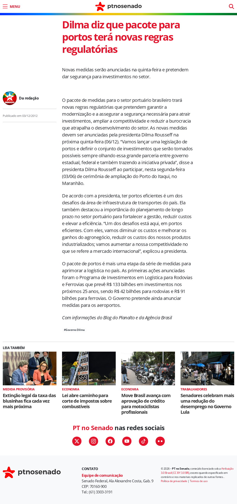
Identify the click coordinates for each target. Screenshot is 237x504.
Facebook (110, 441)
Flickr (160, 441)
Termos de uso (199, 481)
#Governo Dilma (74, 330)
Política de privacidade (174, 481)
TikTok (143, 441)
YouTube (126, 441)
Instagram (93, 441)
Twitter (76, 441)
